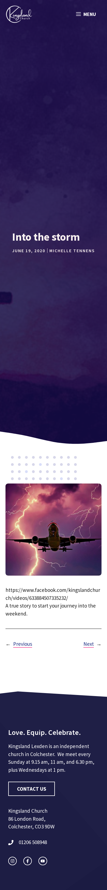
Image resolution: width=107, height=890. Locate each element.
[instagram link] (12, 861)
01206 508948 (33, 842)
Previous (22, 644)
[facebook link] (27, 861)
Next (88, 644)
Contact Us (31, 788)
